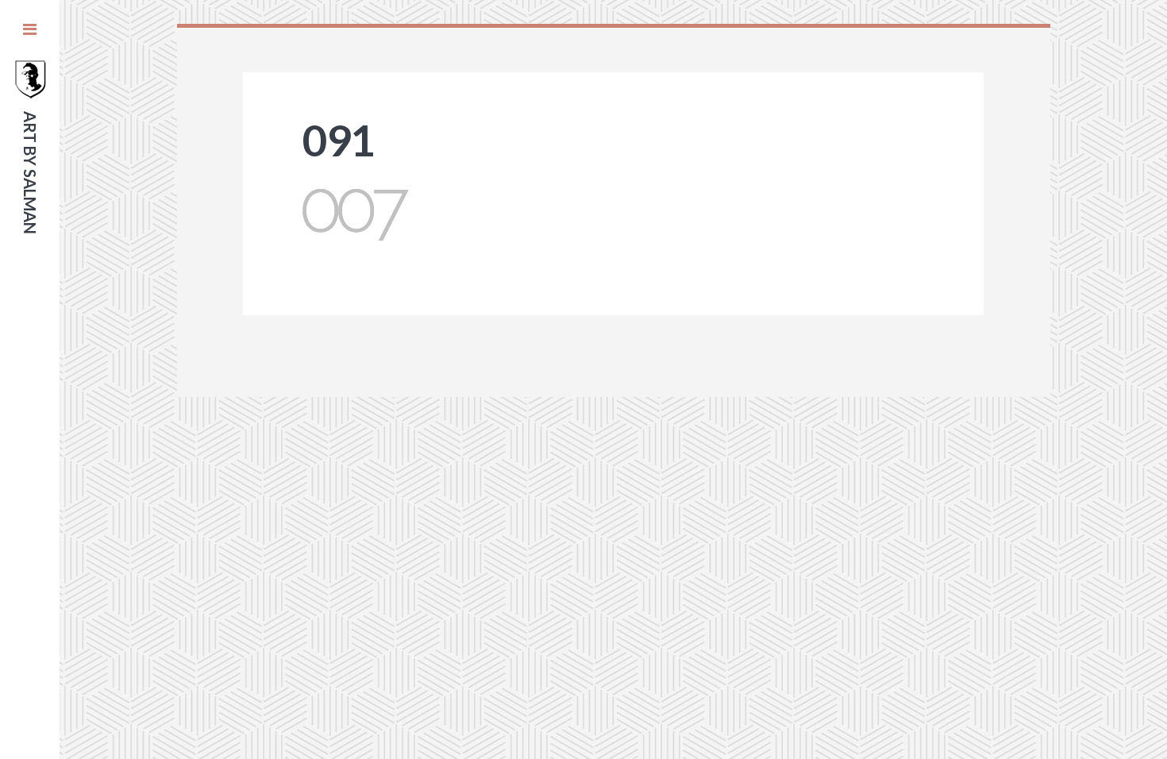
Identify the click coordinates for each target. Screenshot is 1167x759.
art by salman (30, 172)
